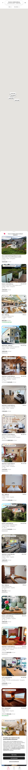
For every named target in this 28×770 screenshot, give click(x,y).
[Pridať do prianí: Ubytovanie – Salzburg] (25, 327)
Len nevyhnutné (14, 758)
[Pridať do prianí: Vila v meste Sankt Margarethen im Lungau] (25, 238)
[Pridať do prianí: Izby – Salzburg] (25, 476)
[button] (4, 261)
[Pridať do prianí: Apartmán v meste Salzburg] (25, 358)
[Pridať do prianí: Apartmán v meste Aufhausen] (25, 721)
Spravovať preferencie (14, 761)
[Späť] (3, 2)
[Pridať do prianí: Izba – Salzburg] (25, 296)
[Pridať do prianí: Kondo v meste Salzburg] (25, 266)
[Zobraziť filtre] (25, 2)
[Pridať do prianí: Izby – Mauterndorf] (25, 690)
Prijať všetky (14, 754)
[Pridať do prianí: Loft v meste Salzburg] (25, 659)
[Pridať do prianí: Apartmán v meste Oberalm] (25, 536)
